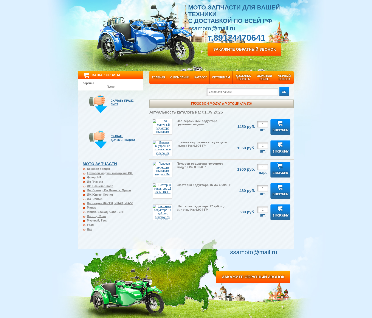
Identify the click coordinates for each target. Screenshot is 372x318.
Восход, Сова (96, 216)
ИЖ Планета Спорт (100, 186)
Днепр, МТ (94, 177)
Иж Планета (95, 181)
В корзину (280, 130)
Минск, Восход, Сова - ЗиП (105, 212)
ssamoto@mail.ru (211, 28)
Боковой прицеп (98, 168)
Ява (89, 229)
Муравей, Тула (97, 220)
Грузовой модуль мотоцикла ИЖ (110, 173)
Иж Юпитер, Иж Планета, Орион (109, 190)
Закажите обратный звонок (244, 49)
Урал (90, 224)
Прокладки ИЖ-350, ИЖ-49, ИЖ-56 (110, 203)
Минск (91, 207)
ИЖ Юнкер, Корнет (100, 194)
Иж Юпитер (94, 199)
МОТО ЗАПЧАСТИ (100, 164)
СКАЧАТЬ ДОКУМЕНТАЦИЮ (123, 138)
